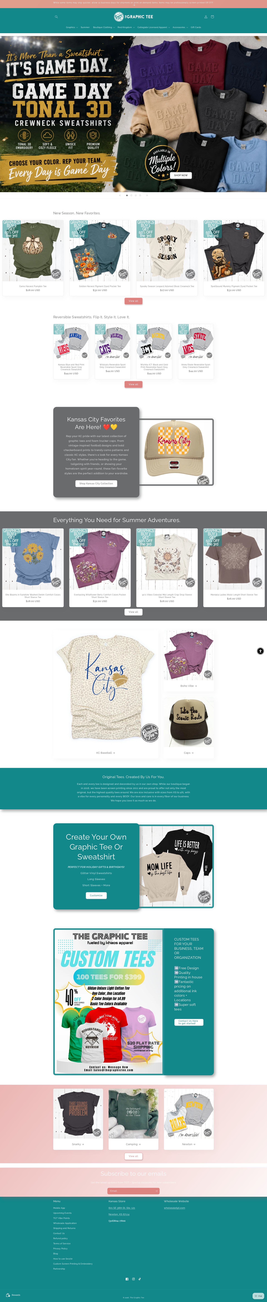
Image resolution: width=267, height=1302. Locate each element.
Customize (96, 895)
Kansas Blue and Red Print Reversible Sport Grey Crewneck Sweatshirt (71, 367)
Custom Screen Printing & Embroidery (73, 1264)
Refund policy (60, 1238)
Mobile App (59, 1208)
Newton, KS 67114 (119, 1214)
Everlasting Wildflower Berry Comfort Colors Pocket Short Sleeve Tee (100, 596)
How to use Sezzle (63, 1259)
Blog (55, 1253)
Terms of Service (62, 1243)
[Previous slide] (120, 195)
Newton (187, 1144)
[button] (56, 17)
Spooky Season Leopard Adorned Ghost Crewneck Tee (167, 286)
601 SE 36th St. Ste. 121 (122, 1207)
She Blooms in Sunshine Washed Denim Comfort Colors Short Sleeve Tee (32, 596)
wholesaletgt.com (174, 1207)
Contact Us (59, 1233)
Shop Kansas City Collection (96, 483)
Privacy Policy (60, 1248)
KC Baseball (104, 752)
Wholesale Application (65, 1223)
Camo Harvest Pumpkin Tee (33, 286)
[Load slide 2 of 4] (131, 195)
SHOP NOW (181, 175)
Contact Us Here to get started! (188, 1022)
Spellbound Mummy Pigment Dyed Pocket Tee (234, 286)
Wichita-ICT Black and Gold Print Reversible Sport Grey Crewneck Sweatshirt (154, 367)
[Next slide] (147, 195)
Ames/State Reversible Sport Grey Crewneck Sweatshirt (195, 366)
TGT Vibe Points (61, 1218)
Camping (132, 1144)
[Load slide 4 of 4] (140, 195)
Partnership (59, 1269)
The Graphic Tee (137, 1298)
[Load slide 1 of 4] (127, 195)
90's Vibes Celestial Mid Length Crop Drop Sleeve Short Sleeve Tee (167, 596)
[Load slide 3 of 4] (136, 195)
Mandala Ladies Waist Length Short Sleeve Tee (234, 595)
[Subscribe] (156, 1191)
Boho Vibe (187, 685)
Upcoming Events (62, 1213)
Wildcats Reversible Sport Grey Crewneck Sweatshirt (113, 366)
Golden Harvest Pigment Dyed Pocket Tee (100, 286)
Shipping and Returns (64, 1228)
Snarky (76, 1144)
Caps (187, 752)
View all (133, 301)
